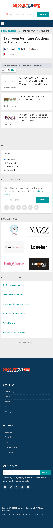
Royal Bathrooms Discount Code (10, 124)
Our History (9, 391)
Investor (8, 402)
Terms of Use (38, 514)
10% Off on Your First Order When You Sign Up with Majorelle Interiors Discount (34, 81)
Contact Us (9, 452)
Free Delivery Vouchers (13, 294)
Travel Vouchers (10, 323)
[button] (9, 49)
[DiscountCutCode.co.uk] (26, 5)
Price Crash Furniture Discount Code (10, 106)
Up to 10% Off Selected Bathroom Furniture (31, 98)
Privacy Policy (7, 519)
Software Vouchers (11, 285)
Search (43, 14)
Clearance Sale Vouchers (14, 332)
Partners (26, 514)
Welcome (6, 514)
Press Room (10, 437)
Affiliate (8, 412)
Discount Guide (11, 447)
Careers (8, 397)
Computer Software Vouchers (16, 304)
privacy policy (24, 481)
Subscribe (42, 200)
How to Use (9, 442)
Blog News (9, 407)
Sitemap (16, 514)
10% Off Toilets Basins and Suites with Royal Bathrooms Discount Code (34, 117)
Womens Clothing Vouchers (15, 313)
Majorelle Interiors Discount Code (10, 88)
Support (8, 432)
